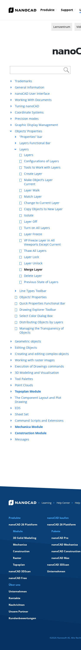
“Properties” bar (30, 137)
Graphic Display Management (36, 125)
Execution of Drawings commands (39, 366)
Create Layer (33, 174)
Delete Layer (33, 276)
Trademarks (23, 81)
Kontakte (14, 598)
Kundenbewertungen (22, 618)
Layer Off (30, 221)
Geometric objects (28, 341)
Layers (24, 149)
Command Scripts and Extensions (39, 420)
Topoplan (19, 564)
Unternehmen (56, 571)
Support (67, 10)
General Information (29, 87)
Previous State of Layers (41, 282)
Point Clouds (24, 385)
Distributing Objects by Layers (41, 322)
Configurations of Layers (41, 161)
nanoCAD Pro (59, 538)
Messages (22, 439)
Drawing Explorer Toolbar (37, 310)
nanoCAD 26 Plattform (23, 524)
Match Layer (33, 196)
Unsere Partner (18, 611)
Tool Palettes (24, 379)
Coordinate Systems (29, 112)
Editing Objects (26, 348)
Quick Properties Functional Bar (42, 303)
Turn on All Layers (37, 228)
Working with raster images (35, 360)
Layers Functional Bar (35, 143)
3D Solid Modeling (24, 538)
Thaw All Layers (35, 251)
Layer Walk (32, 190)
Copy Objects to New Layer (43, 209)
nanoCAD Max (60, 558)
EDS (18, 408)
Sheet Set (22, 414)
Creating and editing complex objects (42, 354)
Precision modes (27, 119)
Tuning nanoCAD (27, 106)
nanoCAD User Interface (32, 94)
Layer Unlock (33, 263)
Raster (17, 558)
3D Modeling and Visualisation (37, 373)
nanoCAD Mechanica (64, 544)
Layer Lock (31, 257)
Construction (21, 551)
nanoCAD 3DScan (20, 571)
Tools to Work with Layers (42, 167)
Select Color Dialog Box (35, 316)
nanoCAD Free (18, 578)
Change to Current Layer (41, 203)
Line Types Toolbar (32, 291)
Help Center (63, 502)
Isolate (28, 215)
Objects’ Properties (28, 131)
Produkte (47, 10)
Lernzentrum (61, 27)
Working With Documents (33, 100)
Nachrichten (17, 605)
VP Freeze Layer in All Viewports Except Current (42, 242)
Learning (46, 502)
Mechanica (20, 544)
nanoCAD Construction (66, 551)
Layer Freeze (33, 234)
